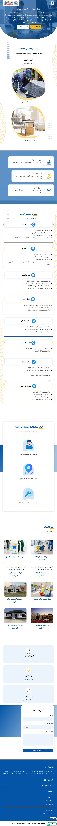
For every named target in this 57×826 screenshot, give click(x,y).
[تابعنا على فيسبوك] (52, 781)
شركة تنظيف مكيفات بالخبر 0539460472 (38, 310)
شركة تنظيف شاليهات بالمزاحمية (41, 394)
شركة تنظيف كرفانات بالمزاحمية (41, 392)
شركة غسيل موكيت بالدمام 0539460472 (38, 286)
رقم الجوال (49, 723)
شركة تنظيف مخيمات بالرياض (42, 235)
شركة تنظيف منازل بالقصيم (42, 351)
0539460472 (28, 680)
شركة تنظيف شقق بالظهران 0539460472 (38, 327)
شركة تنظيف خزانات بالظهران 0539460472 (37, 332)
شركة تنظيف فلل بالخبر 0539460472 (39, 307)
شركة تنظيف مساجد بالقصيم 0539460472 (38, 348)
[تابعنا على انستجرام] (45, 781)
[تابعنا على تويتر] (49, 781)
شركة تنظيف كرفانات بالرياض (42, 230)
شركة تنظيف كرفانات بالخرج (42, 254)
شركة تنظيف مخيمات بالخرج (42, 259)
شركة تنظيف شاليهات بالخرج (41, 599)
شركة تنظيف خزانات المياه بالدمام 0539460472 (36, 283)
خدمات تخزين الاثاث (28, 140)
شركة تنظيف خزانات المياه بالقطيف (40, 375)
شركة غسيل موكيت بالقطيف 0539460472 (38, 368)
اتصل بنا (50, 794)
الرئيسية (50, 791)
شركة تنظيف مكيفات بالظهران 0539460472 (37, 329)
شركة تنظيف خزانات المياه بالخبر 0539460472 (37, 305)
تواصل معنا (35, 26)
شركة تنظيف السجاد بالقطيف (42, 373)
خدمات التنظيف (29, 63)
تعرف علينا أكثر (22, 26)
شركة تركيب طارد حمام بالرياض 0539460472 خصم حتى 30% (32, 237)
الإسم (50, 715)
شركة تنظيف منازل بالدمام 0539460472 (38, 288)
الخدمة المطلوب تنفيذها (46, 731)
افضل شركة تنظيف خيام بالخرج (41, 257)
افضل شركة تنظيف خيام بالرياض (41, 233)
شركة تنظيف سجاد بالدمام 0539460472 (38, 281)
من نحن (50, 797)
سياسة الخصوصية (47, 800)
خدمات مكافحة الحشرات (28, 102)
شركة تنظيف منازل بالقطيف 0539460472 (38, 370)
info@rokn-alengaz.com (28, 660)
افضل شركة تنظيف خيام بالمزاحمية (40, 397)
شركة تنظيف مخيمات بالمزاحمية (41, 399)
